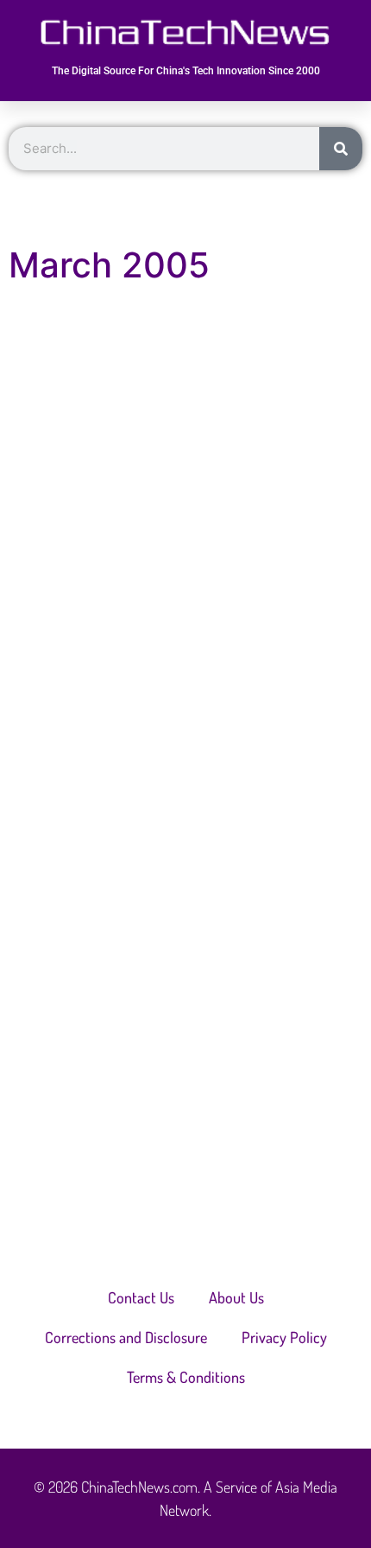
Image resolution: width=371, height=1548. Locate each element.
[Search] (340, 148)
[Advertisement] (185, 555)
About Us (236, 1297)
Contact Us (141, 1297)
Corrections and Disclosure (126, 1337)
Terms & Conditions (186, 1376)
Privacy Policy (284, 1337)
